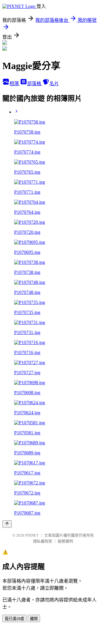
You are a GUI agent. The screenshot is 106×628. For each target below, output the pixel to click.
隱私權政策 (42, 541)
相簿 (14, 83)
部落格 (34, 83)
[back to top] (7, 524)
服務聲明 (65, 541)
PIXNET (32, 535)
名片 (54, 83)
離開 (34, 619)
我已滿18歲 (14, 619)
